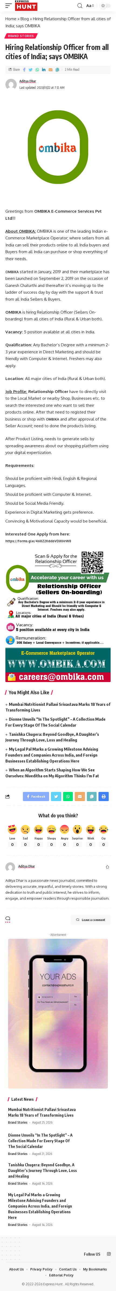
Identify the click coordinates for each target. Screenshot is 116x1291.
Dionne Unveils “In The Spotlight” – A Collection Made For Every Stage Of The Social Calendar (40, 1141)
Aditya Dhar (27, 81)
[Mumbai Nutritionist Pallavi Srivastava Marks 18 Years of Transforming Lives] (94, 1117)
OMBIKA (52, 419)
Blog (25, 18)
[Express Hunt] (26, 5)
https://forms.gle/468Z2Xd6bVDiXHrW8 (38, 541)
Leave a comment (93, 919)
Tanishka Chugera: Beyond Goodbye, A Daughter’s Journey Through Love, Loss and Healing (42, 1170)
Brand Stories (21, 36)
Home (10, 18)
